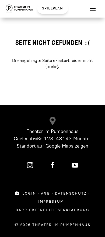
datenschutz (71, 193)
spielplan (52, 8)
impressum (51, 201)
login (25, 193)
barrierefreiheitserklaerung (52, 209)
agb (45, 193)
